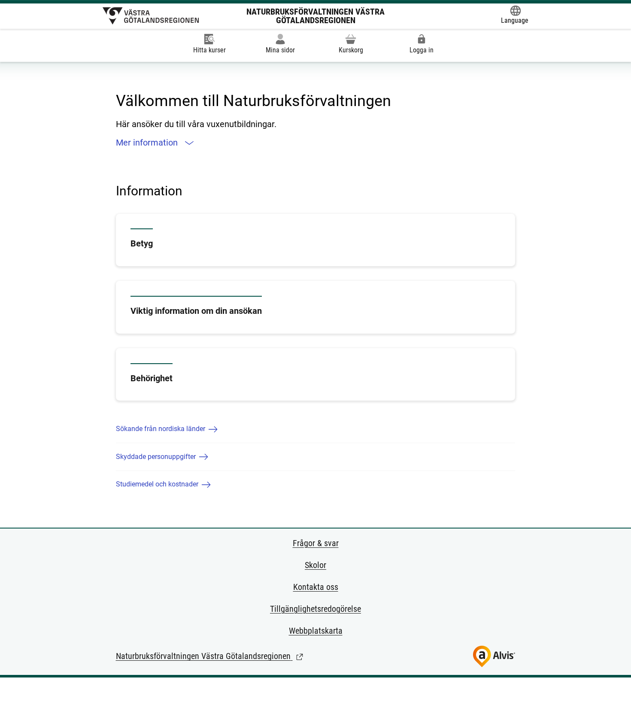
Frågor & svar (316, 543)
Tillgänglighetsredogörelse (315, 609)
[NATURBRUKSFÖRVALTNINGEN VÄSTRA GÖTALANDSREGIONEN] (151, 15)
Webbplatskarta (316, 631)
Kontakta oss (315, 587)
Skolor (315, 565)
